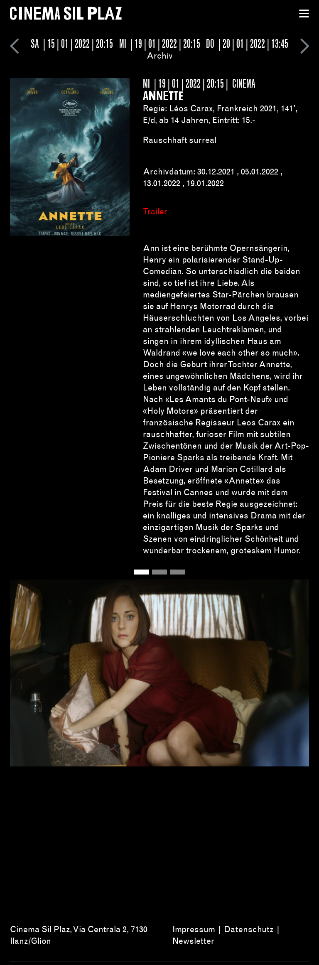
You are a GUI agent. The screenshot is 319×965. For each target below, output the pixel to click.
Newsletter (193, 941)
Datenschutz (249, 929)
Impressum (193, 929)
